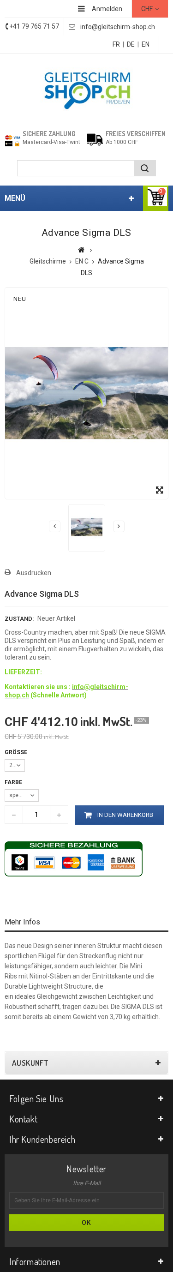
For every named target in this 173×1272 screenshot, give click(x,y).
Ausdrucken (33, 572)
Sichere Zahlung (49, 134)
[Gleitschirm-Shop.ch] (87, 89)
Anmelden (107, 8)
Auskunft (30, 1063)
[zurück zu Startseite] (81, 249)
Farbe (14, 782)
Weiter (119, 526)
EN (145, 44)
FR (116, 44)
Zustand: (19, 618)
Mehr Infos (22, 922)
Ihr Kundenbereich (42, 1139)
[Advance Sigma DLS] (86, 527)
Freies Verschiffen (136, 134)
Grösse (17, 752)
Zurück (54, 526)
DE (131, 44)
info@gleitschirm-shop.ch (117, 26)
